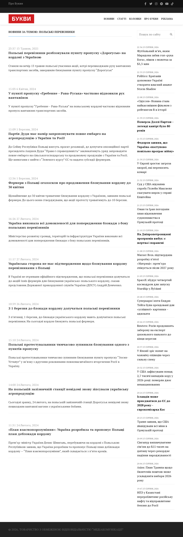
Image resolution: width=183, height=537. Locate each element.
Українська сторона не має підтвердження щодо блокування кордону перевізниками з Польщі (67, 265)
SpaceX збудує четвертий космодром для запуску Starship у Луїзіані (154, 284)
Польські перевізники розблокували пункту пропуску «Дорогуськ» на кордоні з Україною (67, 55)
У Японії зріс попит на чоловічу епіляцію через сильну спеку (153, 355)
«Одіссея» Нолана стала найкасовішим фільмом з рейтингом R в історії (154, 105)
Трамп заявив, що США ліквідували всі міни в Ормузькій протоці (153, 426)
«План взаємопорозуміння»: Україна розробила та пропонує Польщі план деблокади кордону (66, 431)
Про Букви (15, 3)
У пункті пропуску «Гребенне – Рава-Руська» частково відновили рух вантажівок (66, 95)
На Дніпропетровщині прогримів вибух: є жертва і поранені (154, 238)
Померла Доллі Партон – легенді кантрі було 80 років (155, 126)
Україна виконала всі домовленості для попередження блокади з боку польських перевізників (68, 225)
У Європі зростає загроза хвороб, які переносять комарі (154, 167)
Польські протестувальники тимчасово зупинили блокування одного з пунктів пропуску (68, 346)
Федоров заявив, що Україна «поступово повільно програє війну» (155, 147)
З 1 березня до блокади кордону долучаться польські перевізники (64, 308)
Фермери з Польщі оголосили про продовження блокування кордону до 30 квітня (69, 184)
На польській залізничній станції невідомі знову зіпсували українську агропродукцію (68, 391)
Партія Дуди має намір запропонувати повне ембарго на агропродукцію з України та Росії (57, 135)
